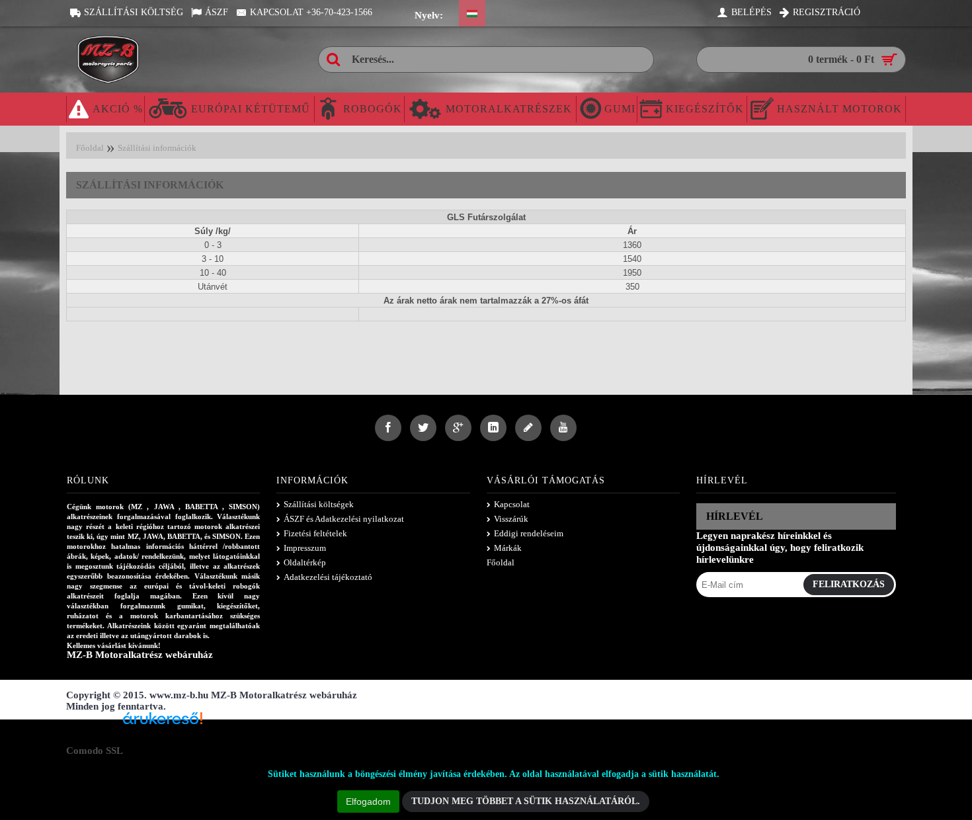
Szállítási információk (157, 148)
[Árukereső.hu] (162, 723)
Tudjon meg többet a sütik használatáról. (525, 801)
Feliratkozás (849, 584)
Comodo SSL (94, 750)
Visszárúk (511, 519)
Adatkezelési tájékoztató (328, 577)
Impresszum (305, 548)
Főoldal (90, 148)
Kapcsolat (512, 504)
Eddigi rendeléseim (528, 533)
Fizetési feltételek (315, 533)
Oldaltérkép (305, 562)
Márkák (508, 548)
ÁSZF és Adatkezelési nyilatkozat (344, 519)
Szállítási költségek (319, 504)
